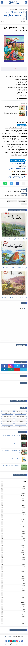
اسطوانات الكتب (7, 411)
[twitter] (17, 366)
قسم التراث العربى (7, 419)
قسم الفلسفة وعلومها (7, 424)
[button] (17, 183)
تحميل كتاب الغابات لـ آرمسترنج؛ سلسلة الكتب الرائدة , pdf (15, 239)
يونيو (23, 500)
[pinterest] (17, 369)
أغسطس (22, 496)
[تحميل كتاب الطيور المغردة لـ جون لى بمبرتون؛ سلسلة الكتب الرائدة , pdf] (14, 253)
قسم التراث (20, 419)
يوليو (23, 498)
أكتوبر (23, 550)
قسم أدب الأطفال (22, 9)
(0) (2, 22)
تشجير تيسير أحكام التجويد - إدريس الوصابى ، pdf (12, 465)
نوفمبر (22, 519)
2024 (24, 514)
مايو (23, 503)
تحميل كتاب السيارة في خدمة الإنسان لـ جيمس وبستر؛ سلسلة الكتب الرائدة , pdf (11, 112)
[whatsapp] (11, 369)
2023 (24, 543)
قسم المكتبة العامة (7, 426)
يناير (23, 488)
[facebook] (23, 366)
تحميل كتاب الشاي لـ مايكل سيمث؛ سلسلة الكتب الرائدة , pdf (11, 107)
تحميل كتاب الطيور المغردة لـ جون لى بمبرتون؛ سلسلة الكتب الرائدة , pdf (15, 268)
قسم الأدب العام (20, 416)
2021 (24, 600)
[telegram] (23, 369)
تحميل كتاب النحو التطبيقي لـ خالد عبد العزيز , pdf (12, 435)
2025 (24, 491)
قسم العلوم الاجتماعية (20, 424)
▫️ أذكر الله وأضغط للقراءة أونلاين (17, 176)
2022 (24, 569)
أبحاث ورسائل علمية (20, 411)
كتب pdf (23, 204)
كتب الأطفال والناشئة (13, 9)
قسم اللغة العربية (20, 426)
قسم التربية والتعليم (20, 421)
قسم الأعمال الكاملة (7, 416)
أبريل (23, 505)
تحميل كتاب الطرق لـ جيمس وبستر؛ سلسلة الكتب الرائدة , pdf (14, 297)
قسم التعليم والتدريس (7, 421)
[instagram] (11, 366)
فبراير (23, 486)
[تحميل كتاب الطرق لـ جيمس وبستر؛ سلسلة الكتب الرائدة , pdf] (14, 283)
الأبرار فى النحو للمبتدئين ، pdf (15, 458)
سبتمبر (22, 522)
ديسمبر (22, 493)
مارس (22, 484)
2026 (24, 481)
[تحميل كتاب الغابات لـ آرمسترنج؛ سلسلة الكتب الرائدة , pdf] (14, 225)
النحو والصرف (20, 413)
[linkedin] (4, 369)
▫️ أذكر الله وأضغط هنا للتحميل (18, 163)
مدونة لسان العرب (7, 636)
